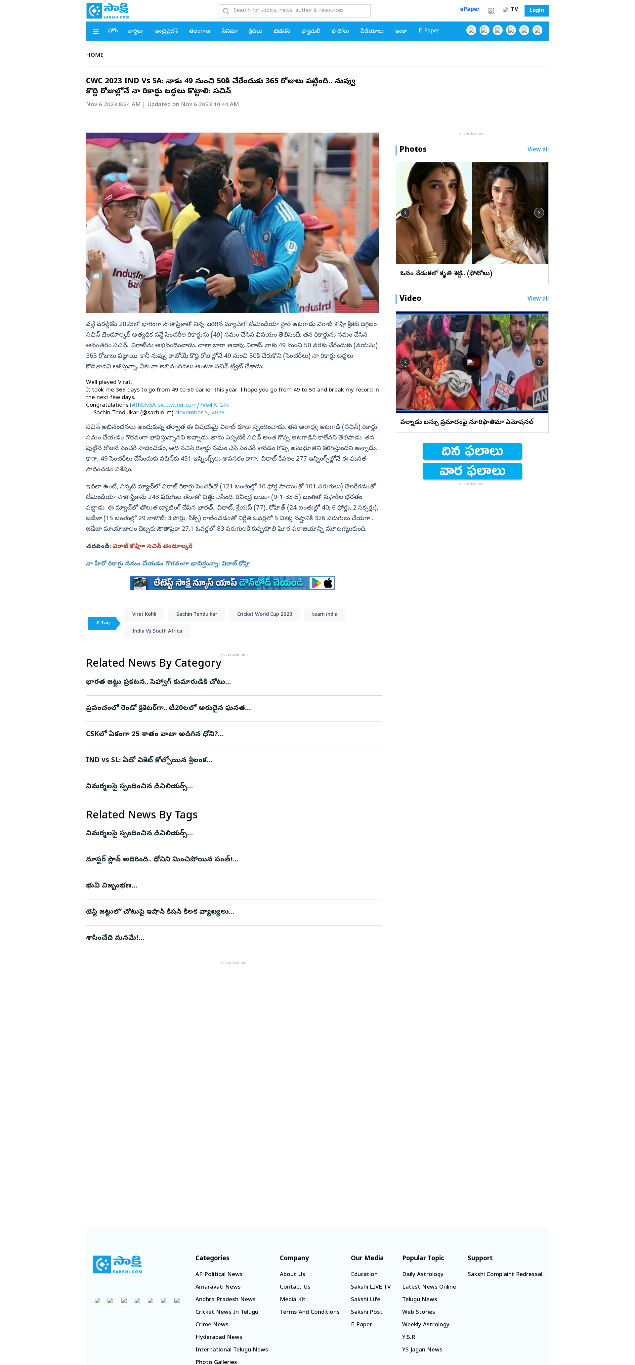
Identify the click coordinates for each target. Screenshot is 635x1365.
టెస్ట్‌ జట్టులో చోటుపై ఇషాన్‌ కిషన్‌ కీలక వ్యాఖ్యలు (225, 912)
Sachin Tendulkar (196, 614)
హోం (113, 31)
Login (536, 11)
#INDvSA (144, 405)
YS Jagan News (422, 1350)
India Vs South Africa (157, 631)
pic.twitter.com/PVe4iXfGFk (193, 405)
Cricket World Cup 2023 (264, 614)
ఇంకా (401, 31)
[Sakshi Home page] (107, 10)
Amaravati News (218, 1287)
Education (364, 1275)
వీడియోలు (372, 31)
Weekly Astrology (425, 1325)
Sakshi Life (365, 1300)
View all (538, 150)
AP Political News (219, 1275)
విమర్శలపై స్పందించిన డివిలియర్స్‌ (231, 787)
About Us (292, 1275)
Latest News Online (429, 1287)
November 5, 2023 (200, 413)
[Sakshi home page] (117, 1264)
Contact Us (295, 1287)
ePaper (470, 10)
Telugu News (419, 1300)
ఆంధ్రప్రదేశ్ (166, 31)
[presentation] (405, 213)
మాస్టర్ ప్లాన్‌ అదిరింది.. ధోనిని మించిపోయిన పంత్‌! (230, 860)
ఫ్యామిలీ (311, 31)
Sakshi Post (367, 1312)
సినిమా (229, 31)
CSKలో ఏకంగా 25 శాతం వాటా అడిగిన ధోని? (233, 734)
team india (325, 614)
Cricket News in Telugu (226, 1312)
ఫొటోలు (340, 31)
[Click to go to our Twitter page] (498, 30)
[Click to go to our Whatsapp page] (484, 30)
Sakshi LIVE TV (371, 1287)
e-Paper (429, 31)
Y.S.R (408, 1338)
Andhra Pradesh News (225, 1300)
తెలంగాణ (199, 31)
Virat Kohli (144, 614)
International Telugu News (231, 1350)
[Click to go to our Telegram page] (164, 1300)
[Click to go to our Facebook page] (471, 30)
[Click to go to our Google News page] (537, 30)
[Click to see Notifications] (491, 11)
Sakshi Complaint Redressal (505, 1275)
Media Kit (293, 1300)
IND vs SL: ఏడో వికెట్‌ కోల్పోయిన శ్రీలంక (230, 760)
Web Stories (418, 1312)
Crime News (212, 1325)
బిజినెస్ (282, 31)
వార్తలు (135, 31)
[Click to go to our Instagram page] (511, 30)
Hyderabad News (218, 1338)
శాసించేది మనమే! (227, 938)
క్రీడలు (255, 31)
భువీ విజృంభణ (232, 886)
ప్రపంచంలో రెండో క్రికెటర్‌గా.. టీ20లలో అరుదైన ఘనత (229, 708)
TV (513, 10)
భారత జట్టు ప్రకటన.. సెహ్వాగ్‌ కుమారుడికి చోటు (233, 682)
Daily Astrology (423, 1275)
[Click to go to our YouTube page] (524, 30)
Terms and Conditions (310, 1312)
